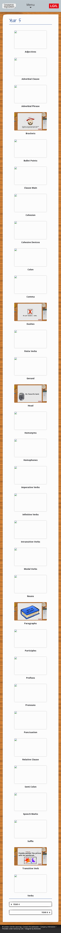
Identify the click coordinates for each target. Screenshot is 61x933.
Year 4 (16, 904)
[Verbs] (30, 883)
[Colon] (30, 257)
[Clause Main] (30, 176)
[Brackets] (30, 121)
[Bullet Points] (30, 148)
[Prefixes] (30, 666)
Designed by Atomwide (33, 929)
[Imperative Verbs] (30, 475)
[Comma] (30, 284)
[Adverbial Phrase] (30, 94)
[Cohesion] (30, 203)
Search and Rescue (9, 5)
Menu (31, 5)
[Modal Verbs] (30, 557)
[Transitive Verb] (30, 856)
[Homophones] (30, 448)
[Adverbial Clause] (30, 67)
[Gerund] (30, 366)
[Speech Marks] (30, 802)
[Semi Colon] (30, 775)
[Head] (30, 393)
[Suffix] (30, 829)
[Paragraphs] (30, 611)
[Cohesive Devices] (30, 230)
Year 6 (45, 912)
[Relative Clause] (30, 747)
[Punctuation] (30, 720)
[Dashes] (30, 312)
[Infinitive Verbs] (30, 502)
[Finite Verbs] (30, 339)
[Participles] (30, 638)
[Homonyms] (30, 421)
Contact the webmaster (31, 927)
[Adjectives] (30, 39)
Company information (47, 927)
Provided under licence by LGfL (13, 929)
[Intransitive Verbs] (30, 529)
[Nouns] (30, 584)
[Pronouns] (30, 693)
